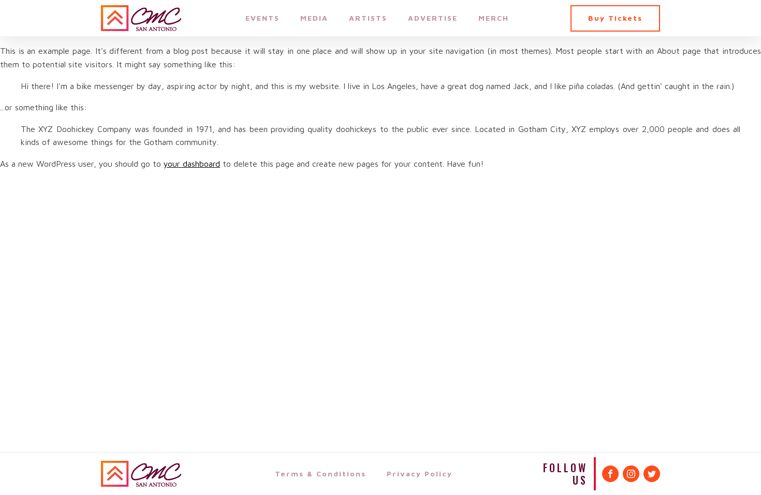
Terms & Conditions (320, 473)
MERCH (493, 17)
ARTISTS (368, 17)
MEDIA (314, 17)
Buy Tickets (615, 17)
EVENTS (262, 17)
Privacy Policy (419, 473)
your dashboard (192, 163)
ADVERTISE (433, 17)
